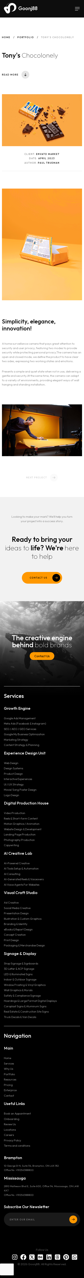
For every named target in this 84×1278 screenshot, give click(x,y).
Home (6, 37)
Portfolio (25, 37)
